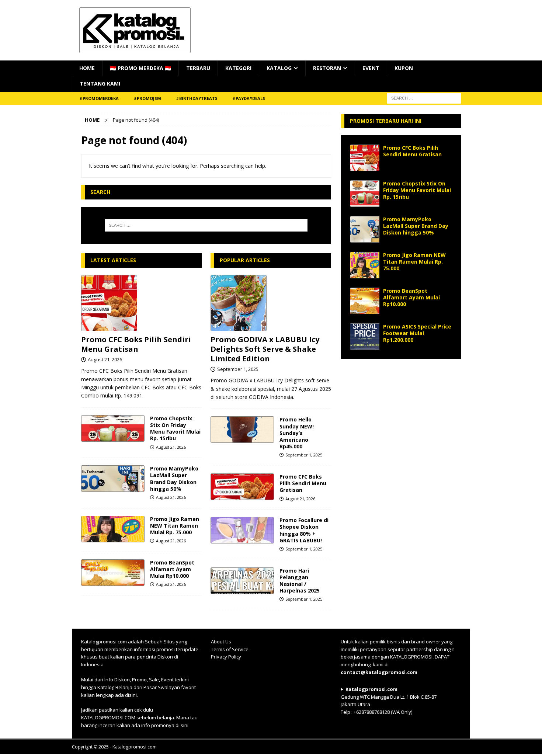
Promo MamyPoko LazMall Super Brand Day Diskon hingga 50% (174, 478)
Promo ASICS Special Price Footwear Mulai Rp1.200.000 (417, 333)
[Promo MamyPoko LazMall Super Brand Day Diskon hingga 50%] (113, 478)
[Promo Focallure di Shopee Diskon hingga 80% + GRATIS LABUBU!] (242, 530)
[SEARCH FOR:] (424, 97)
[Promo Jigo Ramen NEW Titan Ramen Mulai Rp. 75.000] (113, 529)
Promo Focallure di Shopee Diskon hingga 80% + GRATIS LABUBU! (304, 530)
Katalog (279, 68)
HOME (87, 68)
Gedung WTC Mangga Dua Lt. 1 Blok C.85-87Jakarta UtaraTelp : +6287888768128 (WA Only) (389, 700)
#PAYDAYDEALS (248, 98)
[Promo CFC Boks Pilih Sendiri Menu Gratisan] (141, 303)
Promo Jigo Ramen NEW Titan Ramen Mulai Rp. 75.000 (174, 525)
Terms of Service (230, 649)
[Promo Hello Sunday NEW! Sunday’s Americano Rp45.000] (242, 429)
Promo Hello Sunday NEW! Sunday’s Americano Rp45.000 (296, 433)
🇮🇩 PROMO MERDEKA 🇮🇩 (140, 68)
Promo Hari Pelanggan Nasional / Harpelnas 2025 (299, 580)
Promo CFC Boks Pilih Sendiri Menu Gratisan (136, 344)
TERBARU (198, 68)
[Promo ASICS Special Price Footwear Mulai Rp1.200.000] (364, 336)
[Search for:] (206, 225)
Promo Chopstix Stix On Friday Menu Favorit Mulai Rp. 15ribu (175, 428)
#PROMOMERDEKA (99, 98)
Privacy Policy (226, 656)
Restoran (327, 68)
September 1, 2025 (237, 369)
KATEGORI (238, 68)
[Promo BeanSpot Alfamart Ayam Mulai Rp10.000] (113, 572)
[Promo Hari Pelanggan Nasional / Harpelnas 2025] (242, 580)
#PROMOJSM (147, 98)
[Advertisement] (401, 414)
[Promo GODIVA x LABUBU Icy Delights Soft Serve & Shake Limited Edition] (271, 303)
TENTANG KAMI (100, 83)
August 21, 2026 (105, 359)
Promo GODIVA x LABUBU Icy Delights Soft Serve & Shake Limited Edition (265, 349)
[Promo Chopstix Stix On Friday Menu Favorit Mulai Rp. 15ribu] (113, 428)
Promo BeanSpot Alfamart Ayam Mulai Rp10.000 (172, 569)
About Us (221, 641)
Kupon (404, 68)
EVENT (370, 68)
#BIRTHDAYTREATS (197, 98)
